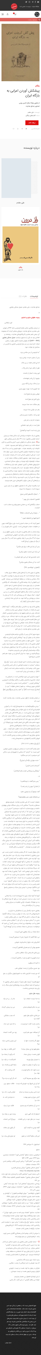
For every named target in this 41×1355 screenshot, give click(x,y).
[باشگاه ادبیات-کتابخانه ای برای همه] (37, 14)
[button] (5, 27)
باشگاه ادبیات (35, 7)
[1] (37, 442)
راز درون (20, 269)
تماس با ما (22, 7)
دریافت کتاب (32, 123)
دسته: (38, 115)
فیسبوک (35, 2)
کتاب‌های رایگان (31, 115)
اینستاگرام (29, 2)
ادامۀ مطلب (8, 1343)
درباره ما (28, 7)
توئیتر (26, 2)
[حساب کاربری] (7, 14)
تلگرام (32, 2)
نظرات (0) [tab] (23, 296)
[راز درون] (20, 235)
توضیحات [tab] (34, 296)
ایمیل (38, 2)
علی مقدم (31, 112)
